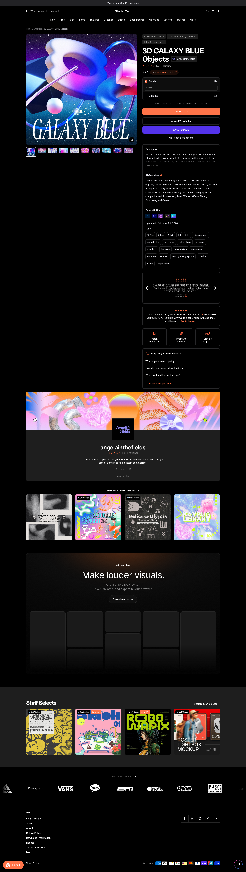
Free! (62, 19)
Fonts (82, 19)
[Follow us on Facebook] (184, 818)
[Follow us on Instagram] (200, 818)
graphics (151, 249)
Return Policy (33, 833)
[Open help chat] (238, 864)
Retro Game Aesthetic (154, 42)
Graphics (108, 19)
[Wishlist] (207, 11)
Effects (121, 19)
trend (150, 263)
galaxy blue (185, 242)
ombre (163, 256)
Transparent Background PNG (182, 36)
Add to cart (182, 111)
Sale (72, 19)
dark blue (169, 242)
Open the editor (123, 599)
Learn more (133, 3)
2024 (161, 235)
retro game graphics (183, 256)
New (52, 19)
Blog (28, 852)
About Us (31, 828)
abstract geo (200, 235)
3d (179, 235)
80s (187, 235)
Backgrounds (137, 19)
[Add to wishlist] (68, 498)
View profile (123, 476)
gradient (200, 242)
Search (30, 823)
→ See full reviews (187, 321)
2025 (171, 235)
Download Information (38, 837)
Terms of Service (35, 847)
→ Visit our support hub (158, 383)
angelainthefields (123, 447)
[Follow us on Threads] (192, 818)
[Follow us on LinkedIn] (216, 818)
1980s (150, 235)
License (30, 842)
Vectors (168, 19)
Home (29, 29)
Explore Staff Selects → (207, 703)
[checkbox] (181, 81)
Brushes (180, 19)
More (193, 19)
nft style (151, 256)
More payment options (181, 137)
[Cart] (218, 11)
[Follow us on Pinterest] (208, 818)
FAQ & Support (34, 818)
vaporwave (163, 263)
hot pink (165, 249)
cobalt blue (153, 242)
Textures (94, 19)
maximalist (196, 249)
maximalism (180, 249)
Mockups (154, 19)
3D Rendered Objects (154, 36)
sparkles (203, 256)
